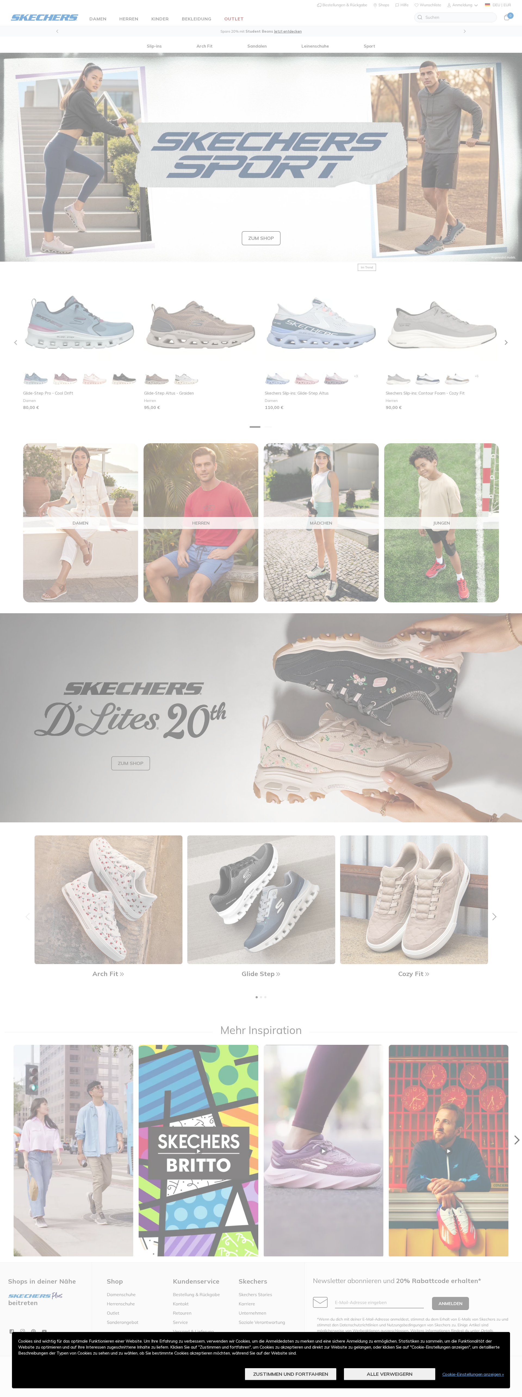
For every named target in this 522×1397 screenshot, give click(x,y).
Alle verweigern (389, 1374)
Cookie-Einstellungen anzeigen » (473, 1374)
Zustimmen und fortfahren (290, 1374)
